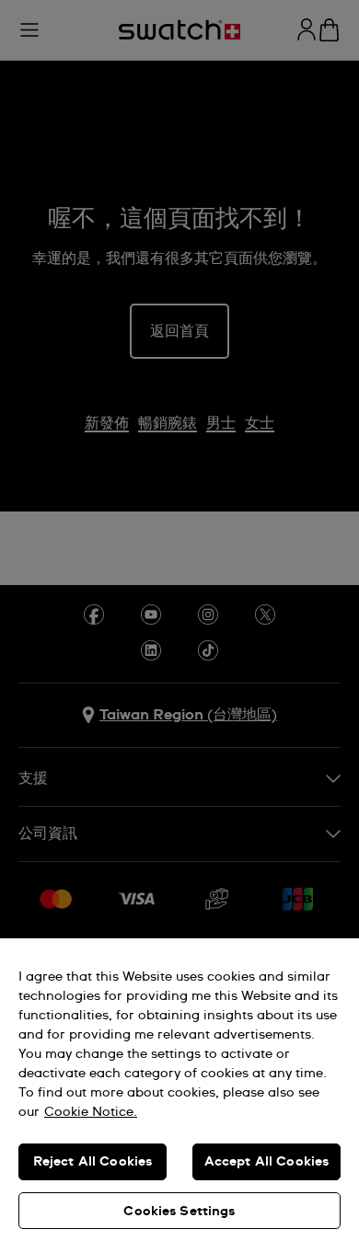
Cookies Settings (179, 1211)
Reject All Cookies (93, 1161)
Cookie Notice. (90, 1112)
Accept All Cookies (267, 1161)
